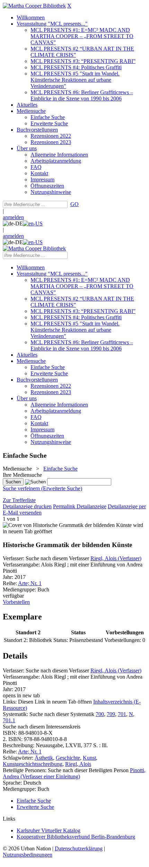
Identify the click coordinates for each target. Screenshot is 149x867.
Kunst (89, 758)
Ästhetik (44, 758)
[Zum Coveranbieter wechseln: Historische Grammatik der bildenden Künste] (67, 525)
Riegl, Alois (78, 764)
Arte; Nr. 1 (30, 583)
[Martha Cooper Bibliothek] (34, 6)
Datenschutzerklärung (79, 848)
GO (74, 204)
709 (111, 714)
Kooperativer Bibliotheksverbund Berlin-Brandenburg (76, 837)
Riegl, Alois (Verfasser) (115, 558)
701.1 (9, 720)
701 (122, 714)
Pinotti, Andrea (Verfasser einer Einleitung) (74, 773)
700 (100, 714)
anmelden (13, 217)
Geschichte (68, 758)
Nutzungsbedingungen (27, 855)
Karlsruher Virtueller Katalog (48, 830)
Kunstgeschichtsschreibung (32, 764)
